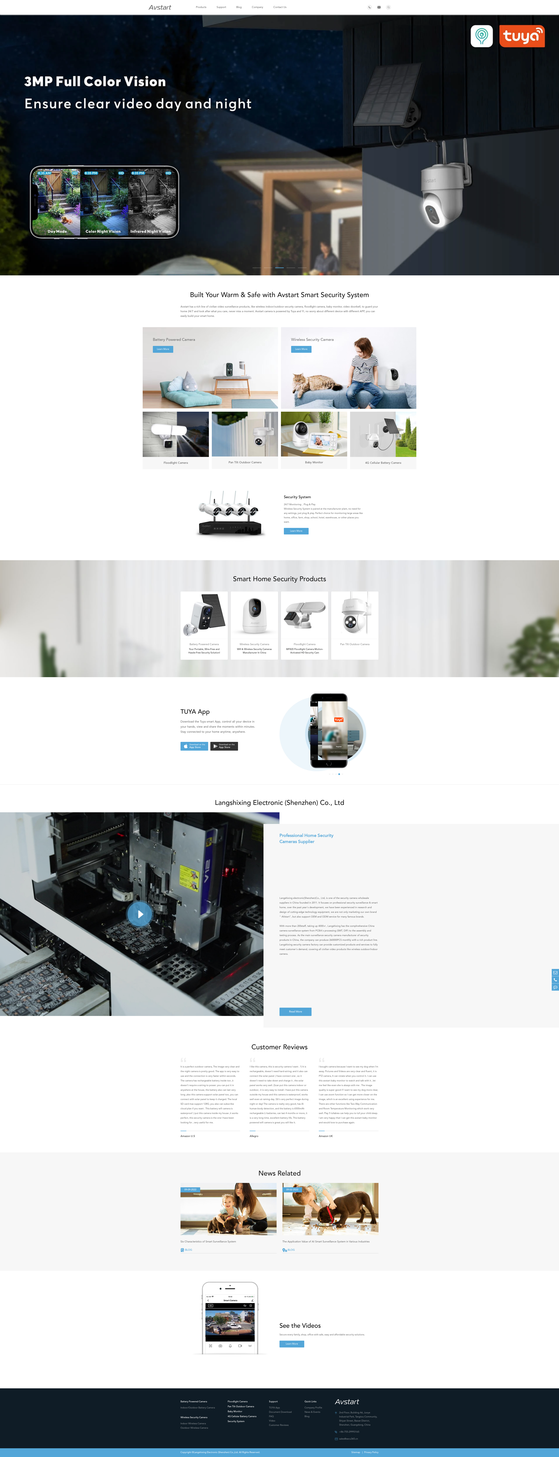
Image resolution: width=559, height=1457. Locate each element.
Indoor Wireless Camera (193, 1424)
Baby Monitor (314, 462)
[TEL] (555, 979)
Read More (295, 1011)
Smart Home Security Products (279, 579)
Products (201, 7)
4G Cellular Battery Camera (383, 463)
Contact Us (279, 7)
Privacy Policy (371, 1452)
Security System (297, 497)
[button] (329, 774)
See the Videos (300, 1326)
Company (257, 7)
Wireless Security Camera (312, 340)
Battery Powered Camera (174, 340)
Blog (239, 7)
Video (272, 1421)
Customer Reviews (279, 1047)
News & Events (312, 1412)
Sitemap (356, 1452)
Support (221, 7)
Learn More (163, 349)
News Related (279, 1173)
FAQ (271, 1416)
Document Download (280, 1412)
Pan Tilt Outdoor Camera (245, 462)
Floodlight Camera (176, 463)
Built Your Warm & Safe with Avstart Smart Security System (279, 295)
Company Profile (313, 1408)
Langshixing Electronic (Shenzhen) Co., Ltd (279, 803)
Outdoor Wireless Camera (194, 1428)
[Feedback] (555, 987)
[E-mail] (555, 972)
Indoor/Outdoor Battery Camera (198, 1408)
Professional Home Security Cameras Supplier (306, 839)
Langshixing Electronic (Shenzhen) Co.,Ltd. (216, 1452)
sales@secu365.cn (348, 1439)
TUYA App (195, 712)
